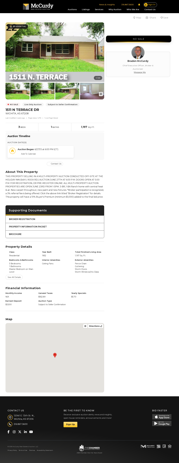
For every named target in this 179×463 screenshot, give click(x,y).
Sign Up (70, 424)
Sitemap (32, 450)
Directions (94, 326)
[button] (55, 163)
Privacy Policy (12, 450)
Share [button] (152, 17)
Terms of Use (23, 450)
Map (139, 17)
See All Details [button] (14, 277)
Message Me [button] (140, 72)
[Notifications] (139, 4)
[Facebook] (8, 431)
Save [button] (165, 17)
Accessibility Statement (45, 450)
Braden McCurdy (138, 61)
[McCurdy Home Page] (38, 5)
